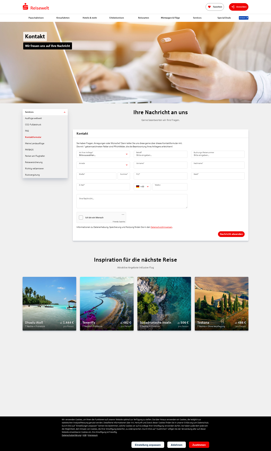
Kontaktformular (33, 137)
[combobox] (79, 166)
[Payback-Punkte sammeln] (243, 18)
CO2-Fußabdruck (33, 124)
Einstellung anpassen (148, 445)
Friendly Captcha (119, 222)
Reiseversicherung (34, 162)
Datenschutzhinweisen (161, 227)
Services (29, 112)
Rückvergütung (32, 175)
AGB (84, 435)
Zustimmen (199, 445)
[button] (65, 112)
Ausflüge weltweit (33, 118)
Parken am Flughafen (35, 156)
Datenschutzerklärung (71, 435)
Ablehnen (176, 445)
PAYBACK (29, 150)
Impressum (93, 435)
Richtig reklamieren (34, 168)
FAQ (27, 131)
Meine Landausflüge (34, 143)
